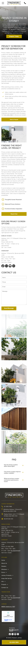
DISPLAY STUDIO (5, 524)
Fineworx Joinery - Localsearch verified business (8, 616)
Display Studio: (8, 514)
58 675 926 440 (8, 519)
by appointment (15, 550)
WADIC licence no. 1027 (8, 606)
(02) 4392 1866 (8, 115)
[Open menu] (3, 3)
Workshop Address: (8, 509)
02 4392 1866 (10, 257)
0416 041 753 (9, 242)
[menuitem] (14, 560)
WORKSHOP (4, 539)
